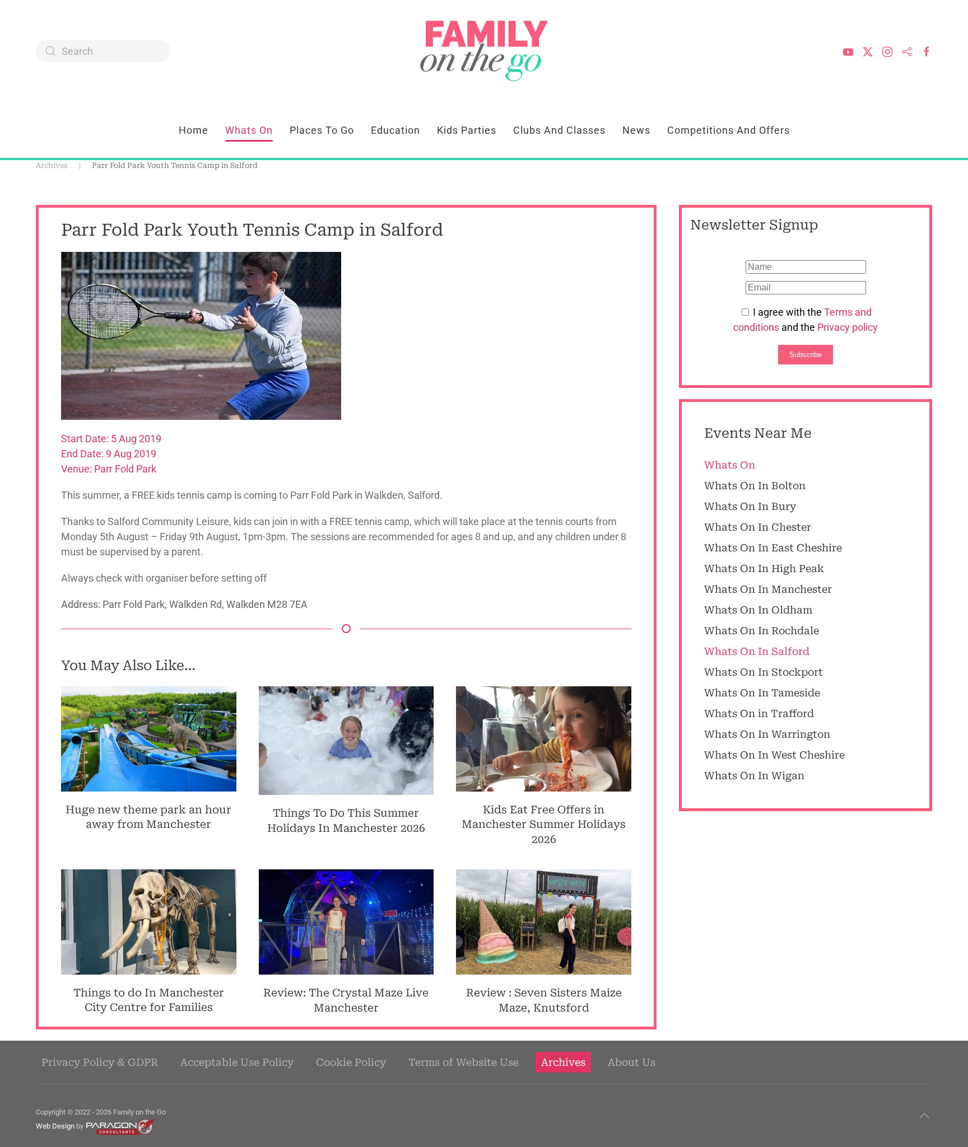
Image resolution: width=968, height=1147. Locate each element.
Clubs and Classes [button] (559, 130)
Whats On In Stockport (763, 672)
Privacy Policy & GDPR (99, 1062)
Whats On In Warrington (767, 734)
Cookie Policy (351, 1062)
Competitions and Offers (728, 130)
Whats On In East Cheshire (773, 548)
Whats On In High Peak (764, 568)
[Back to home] (484, 51)
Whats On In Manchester (768, 589)
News (636, 130)
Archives (563, 1062)
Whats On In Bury (750, 506)
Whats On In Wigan (754, 775)
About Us (631, 1062)
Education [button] (395, 130)
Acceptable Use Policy (237, 1062)
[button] (924, 1115)
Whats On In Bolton (755, 485)
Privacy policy (847, 327)
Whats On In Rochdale (761, 630)
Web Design (55, 1126)
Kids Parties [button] (466, 130)
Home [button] (193, 130)
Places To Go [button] (322, 130)
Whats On (249, 130)
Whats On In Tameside (762, 693)
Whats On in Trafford (759, 713)
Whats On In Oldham (758, 610)
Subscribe (805, 354)
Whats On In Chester (757, 527)
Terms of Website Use (463, 1062)
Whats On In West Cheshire (774, 755)
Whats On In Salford (756, 651)
